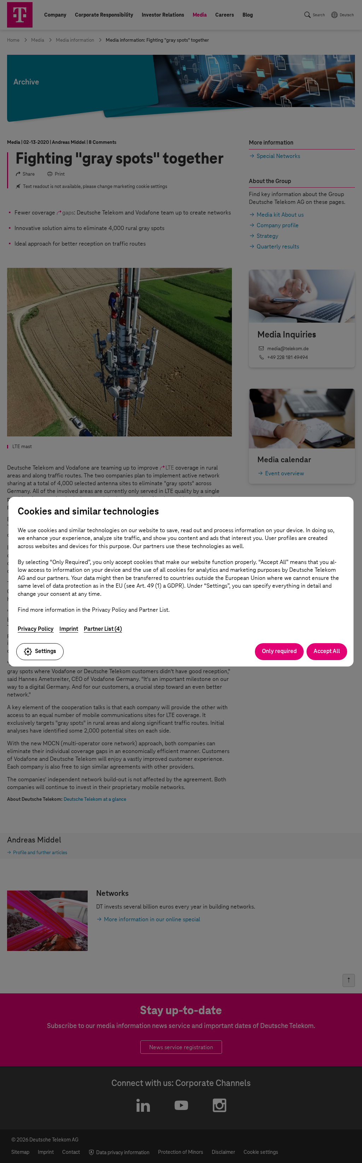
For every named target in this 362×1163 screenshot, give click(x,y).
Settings (45, 651)
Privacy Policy (36, 629)
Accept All (327, 651)
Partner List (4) (103, 629)
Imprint (68, 629)
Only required (279, 651)
